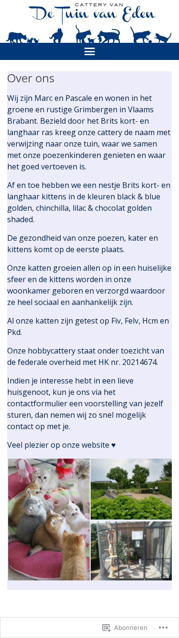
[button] (48, 520)
